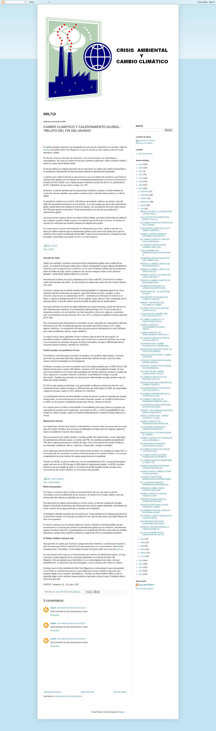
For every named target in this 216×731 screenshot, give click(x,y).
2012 (141, 574)
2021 (141, 175)
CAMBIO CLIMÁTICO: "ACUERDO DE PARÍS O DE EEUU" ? (155, 276)
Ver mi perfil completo (144, 589)
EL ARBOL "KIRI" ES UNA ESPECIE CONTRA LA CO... (154, 309)
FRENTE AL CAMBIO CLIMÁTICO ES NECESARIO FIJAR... (155, 281)
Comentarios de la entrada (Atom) (68, 696)
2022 (141, 171)
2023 (141, 168)
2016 (141, 561)
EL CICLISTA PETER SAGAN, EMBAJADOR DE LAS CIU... (152, 534)
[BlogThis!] (89, 591)
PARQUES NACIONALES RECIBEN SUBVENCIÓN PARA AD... (154, 467)
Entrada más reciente (52, 692)
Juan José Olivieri (146, 585)
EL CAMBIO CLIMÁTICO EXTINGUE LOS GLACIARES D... (154, 339)
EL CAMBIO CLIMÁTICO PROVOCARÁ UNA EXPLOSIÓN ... (156, 517)
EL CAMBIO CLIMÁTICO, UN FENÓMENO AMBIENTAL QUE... (154, 400)
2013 (141, 571)
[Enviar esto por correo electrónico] (87, 591)
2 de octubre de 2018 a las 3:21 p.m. (71, 608)
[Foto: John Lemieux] (53, 479)
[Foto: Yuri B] (50, 246)
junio (143, 539)
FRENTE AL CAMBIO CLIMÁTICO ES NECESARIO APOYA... (155, 265)
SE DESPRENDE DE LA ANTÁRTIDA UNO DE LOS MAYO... (155, 389)
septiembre (145, 202)
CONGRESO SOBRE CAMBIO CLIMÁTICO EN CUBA (152, 489)
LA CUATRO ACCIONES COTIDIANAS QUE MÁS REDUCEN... (155, 406)
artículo (120, 549)
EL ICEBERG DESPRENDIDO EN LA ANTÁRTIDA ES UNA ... (155, 395)
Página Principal (87, 692)
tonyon (53, 608)
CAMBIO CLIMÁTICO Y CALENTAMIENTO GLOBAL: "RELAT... (152, 327)
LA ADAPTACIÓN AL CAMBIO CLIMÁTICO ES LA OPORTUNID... (155, 345)
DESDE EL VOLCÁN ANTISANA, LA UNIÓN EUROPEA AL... (154, 528)
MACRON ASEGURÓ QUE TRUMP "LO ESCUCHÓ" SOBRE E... (156, 350)
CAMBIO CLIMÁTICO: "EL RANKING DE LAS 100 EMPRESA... (156, 439)
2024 (141, 164)
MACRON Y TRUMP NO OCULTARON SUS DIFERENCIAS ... (155, 367)
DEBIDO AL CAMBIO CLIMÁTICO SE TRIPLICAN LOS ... (155, 270)
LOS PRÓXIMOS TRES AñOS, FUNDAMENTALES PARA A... (153, 522)
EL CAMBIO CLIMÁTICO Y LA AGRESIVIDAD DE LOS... (152, 320)
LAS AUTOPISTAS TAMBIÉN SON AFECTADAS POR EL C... (153, 315)
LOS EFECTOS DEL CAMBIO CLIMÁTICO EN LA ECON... (152, 372)
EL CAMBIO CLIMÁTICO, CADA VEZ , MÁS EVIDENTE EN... (155, 240)
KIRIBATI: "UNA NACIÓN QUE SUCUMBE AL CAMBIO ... (152, 304)
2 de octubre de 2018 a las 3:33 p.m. (71, 623)
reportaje (47, 150)
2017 (141, 188)
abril (143, 546)
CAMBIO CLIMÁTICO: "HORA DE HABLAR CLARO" (153, 495)
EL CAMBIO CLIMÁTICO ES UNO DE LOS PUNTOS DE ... (155, 450)
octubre (144, 198)
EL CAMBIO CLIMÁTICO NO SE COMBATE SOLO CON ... (153, 246)
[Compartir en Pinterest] (98, 591)
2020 (141, 178)
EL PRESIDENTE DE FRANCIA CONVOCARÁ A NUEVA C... (152, 445)
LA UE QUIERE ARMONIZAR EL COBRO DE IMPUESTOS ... (153, 428)
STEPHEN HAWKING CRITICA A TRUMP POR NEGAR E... (153, 500)
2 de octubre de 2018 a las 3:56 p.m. (71, 639)
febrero (144, 553)
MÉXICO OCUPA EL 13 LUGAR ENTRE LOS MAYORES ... (156, 213)
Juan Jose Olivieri (145, 154)
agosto (143, 205)
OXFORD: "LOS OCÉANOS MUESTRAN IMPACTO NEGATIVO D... (156, 411)
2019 (141, 182)
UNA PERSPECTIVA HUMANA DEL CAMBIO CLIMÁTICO (154, 298)
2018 (141, 185)
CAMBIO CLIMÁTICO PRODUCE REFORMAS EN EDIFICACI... (153, 235)
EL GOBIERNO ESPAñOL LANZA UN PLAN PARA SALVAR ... (155, 511)
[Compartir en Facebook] (95, 591)
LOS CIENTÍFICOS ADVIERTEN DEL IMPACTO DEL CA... (155, 218)
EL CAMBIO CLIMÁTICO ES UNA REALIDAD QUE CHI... (153, 378)
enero (143, 556)
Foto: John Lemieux (51, 482)
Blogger (121, 712)
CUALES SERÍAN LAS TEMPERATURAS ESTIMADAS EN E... (155, 253)
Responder (54, 615)
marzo (143, 549)
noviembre (145, 195)
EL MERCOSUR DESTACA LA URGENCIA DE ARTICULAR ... (153, 287)
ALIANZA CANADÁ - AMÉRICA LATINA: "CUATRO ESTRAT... (156, 472)
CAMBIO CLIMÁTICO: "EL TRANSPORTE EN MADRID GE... (154, 422)
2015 (141, 564)
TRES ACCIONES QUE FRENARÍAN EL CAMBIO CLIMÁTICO (156, 384)
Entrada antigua (120, 692)
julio (142, 209)
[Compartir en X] (92, 591)
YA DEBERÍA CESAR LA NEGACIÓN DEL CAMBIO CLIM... (154, 259)
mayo (143, 542)
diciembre (145, 191)
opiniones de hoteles (144, 143)
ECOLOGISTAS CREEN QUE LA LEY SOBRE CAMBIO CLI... (155, 229)
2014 (141, 567)
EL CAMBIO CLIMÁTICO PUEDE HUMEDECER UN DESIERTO (153, 456)
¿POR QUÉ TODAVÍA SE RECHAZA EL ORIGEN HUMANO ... (155, 361)
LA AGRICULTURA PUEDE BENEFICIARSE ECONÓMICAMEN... (156, 478)
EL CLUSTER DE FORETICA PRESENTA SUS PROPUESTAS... (155, 484)
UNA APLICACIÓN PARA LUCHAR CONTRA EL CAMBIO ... (154, 506)
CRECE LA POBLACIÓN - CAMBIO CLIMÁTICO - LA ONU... (154, 417)
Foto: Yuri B (48, 249)
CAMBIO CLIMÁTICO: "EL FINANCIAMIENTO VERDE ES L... (155, 334)
